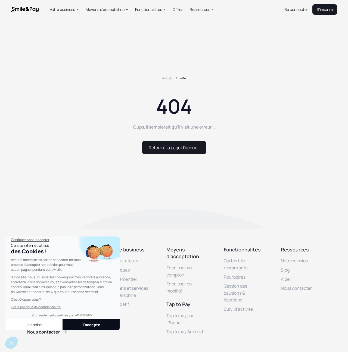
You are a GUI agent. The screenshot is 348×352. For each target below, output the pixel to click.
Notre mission (294, 261)
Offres (178, 9)
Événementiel (123, 279)
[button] (64, 9)
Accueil (167, 78)
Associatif (119, 304)
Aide (285, 279)
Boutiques (119, 270)
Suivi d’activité (238, 309)
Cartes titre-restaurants (236, 264)
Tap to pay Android (184, 332)
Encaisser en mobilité (179, 287)
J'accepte (91, 324)
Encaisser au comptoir (179, 271)
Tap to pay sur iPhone (180, 319)
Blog (285, 270)
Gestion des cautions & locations (235, 293)
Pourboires (235, 277)
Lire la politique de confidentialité (36, 307)
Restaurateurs (123, 261)
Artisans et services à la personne (128, 291)
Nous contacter (296, 288)
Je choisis (34, 324)
